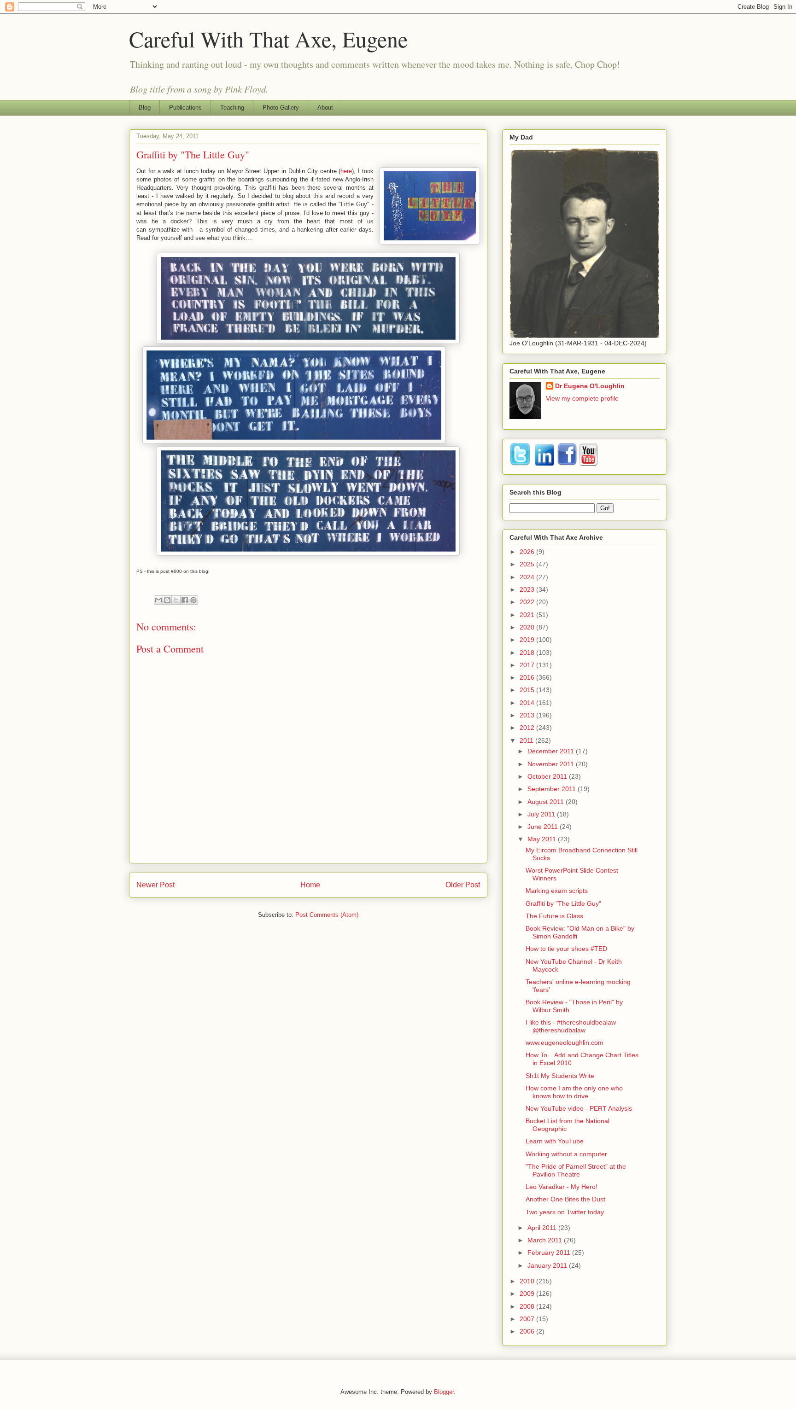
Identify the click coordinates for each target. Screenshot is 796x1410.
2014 (528, 702)
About (325, 107)
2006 (528, 1331)
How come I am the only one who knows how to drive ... (574, 1092)
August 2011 (546, 801)
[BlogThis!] (167, 600)
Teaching (232, 107)
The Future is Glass (554, 916)
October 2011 (548, 776)
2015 (528, 689)
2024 (528, 577)
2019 (528, 639)
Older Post (462, 885)
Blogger (444, 1391)
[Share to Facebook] (184, 600)
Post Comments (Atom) (326, 914)
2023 (528, 589)
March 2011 (545, 1240)
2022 (528, 602)
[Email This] (158, 600)
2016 (528, 677)
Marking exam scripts (557, 890)
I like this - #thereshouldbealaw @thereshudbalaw (571, 1026)
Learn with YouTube (555, 1141)
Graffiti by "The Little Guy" (563, 903)
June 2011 (543, 826)
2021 (528, 614)
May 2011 (542, 839)
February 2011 (549, 1252)
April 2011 (542, 1227)
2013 (528, 715)
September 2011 (552, 788)
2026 (528, 551)
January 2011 (548, 1265)
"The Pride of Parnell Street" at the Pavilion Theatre (576, 1170)
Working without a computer (566, 1154)
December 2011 (551, 751)
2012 (528, 727)
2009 (528, 1293)
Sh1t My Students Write (560, 1075)
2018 (528, 652)
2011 (527, 740)
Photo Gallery (281, 107)
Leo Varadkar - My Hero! (561, 1186)
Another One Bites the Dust (565, 1199)
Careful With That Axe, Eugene (268, 38)
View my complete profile (582, 398)
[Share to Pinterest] (193, 600)
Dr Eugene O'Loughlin (590, 386)
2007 (528, 1319)
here (346, 171)
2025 (528, 564)
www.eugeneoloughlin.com (564, 1042)
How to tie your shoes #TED (566, 948)
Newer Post (155, 885)
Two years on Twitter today (565, 1212)
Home (310, 885)
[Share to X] (176, 600)
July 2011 (542, 814)
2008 (528, 1306)
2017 (528, 665)
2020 (528, 627)
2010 (528, 1281)
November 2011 (551, 764)
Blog (145, 107)
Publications (185, 107)
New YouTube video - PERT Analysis (579, 1108)
